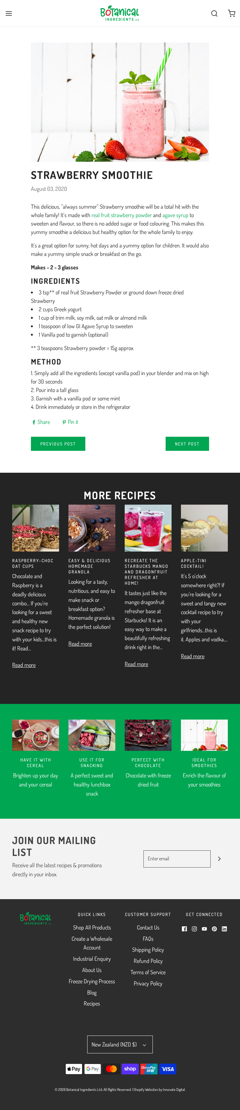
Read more (24, 664)
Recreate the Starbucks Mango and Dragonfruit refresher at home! (146, 572)
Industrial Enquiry (92, 958)
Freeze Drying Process (92, 981)
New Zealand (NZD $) (115, 1044)
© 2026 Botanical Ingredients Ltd (78, 1089)
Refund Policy (148, 960)
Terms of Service (148, 972)
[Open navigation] (8, 13)
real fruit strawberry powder (122, 214)
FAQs (148, 938)
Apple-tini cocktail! (194, 563)
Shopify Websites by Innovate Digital (159, 1089)
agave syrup (175, 214)
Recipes (92, 1003)
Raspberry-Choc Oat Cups (32, 563)
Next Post (187, 443)
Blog (92, 992)
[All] (35, 735)
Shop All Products (92, 927)
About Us (92, 969)
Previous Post (58, 443)
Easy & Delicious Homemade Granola (89, 566)
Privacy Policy (148, 983)
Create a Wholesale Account (92, 943)
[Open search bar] (214, 13)
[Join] (219, 859)
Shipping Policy (148, 949)
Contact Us (148, 927)
